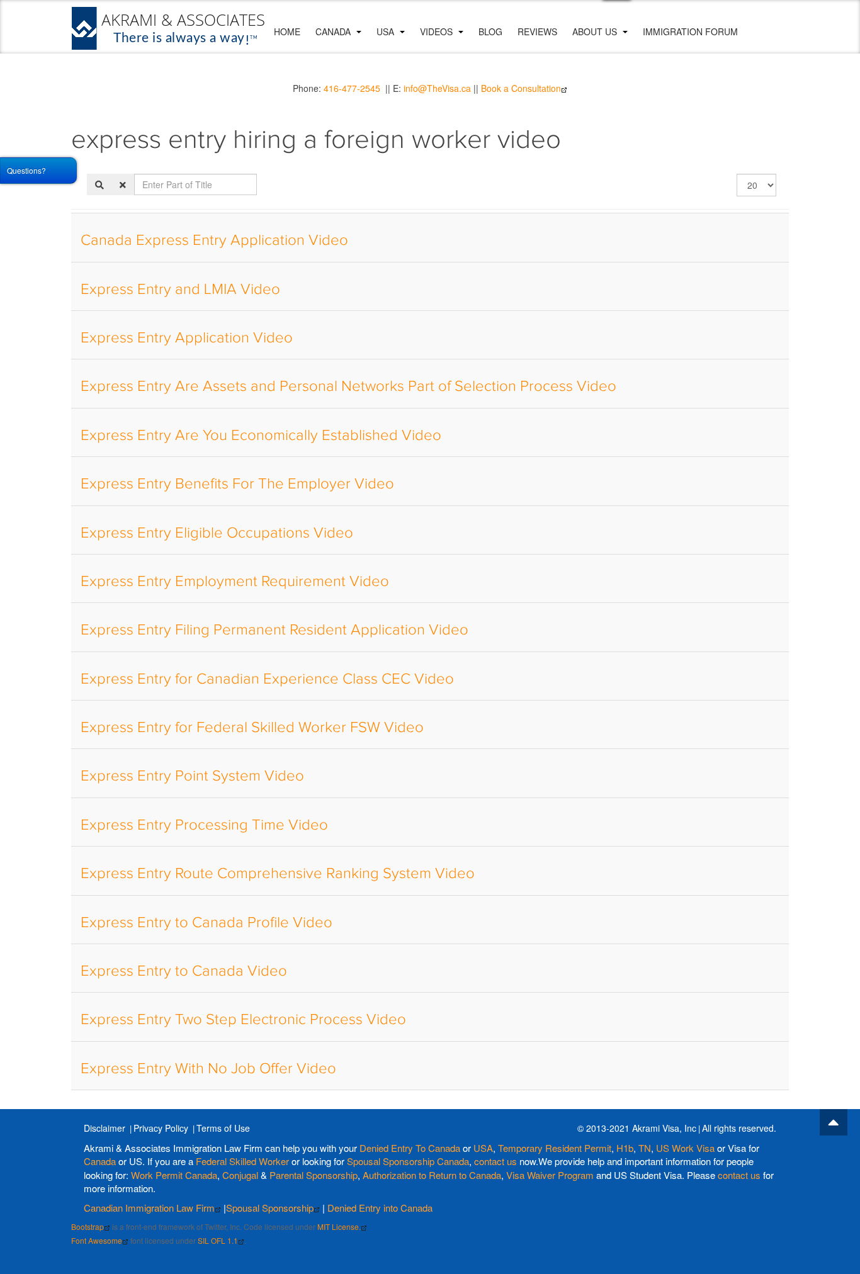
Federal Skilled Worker (242, 1161)
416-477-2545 (352, 88)
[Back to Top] (833, 1122)
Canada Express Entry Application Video (214, 240)
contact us (495, 1161)
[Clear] (122, 184)
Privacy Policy (160, 1128)
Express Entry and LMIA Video (180, 289)
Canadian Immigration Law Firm (149, 1207)
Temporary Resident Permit (554, 1147)
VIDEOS (437, 31)
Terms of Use (223, 1128)
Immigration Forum (690, 31)
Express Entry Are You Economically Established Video (261, 435)
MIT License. (339, 1226)
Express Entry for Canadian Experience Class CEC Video (267, 679)
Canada (334, 31)
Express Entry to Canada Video (184, 971)
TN (644, 1147)
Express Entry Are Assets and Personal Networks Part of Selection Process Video (348, 386)
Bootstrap (87, 1226)
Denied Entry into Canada (380, 1207)
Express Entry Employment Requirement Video (235, 581)
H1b (624, 1147)
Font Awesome (96, 1240)
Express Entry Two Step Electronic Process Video (243, 1019)
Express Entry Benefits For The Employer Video (237, 484)
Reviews (537, 31)
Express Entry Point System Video (192, 776)
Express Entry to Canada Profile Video (206, 922)
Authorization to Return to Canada (432, 1174)
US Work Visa (685, 1147)
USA (386, 31)
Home (287, 31)
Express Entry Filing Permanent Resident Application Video (274, 630)
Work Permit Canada (174, 1174)
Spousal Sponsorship (270, 1207)
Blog (490, 31)
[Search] (99, 184)
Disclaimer (104, 1128)
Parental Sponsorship (313, 1174)
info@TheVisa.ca (437, 88)
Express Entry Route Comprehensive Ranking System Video (278, 873)
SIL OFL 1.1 (218, 1240)
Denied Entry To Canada (409, 1147)
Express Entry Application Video (187, 338)
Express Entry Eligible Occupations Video (217, 533)
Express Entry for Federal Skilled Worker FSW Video (252, 727)
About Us (596, 31)
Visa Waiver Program (550, 1174)
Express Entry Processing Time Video (204, 825)
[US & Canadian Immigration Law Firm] (168, 28)
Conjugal (241, 1174)
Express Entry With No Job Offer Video (208, 1068)
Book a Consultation (521, 88)
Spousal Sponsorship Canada (408, 1161)
